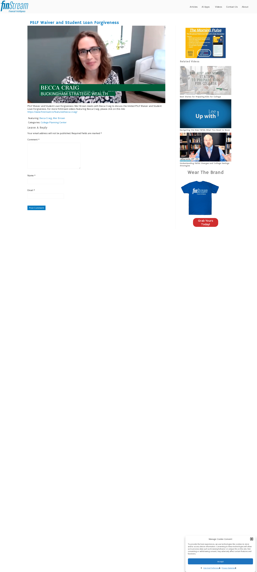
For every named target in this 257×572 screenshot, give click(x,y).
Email (31, 190)
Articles (194, 6)
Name (31, 175)
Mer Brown (59, 118)
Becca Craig (45, 118)
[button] (251, 539)
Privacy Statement (229, 568)
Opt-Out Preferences (211, 568)
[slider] (153, 99)
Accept (220, 561)
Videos (218, 6)
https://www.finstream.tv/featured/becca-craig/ (52, 111)
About (245, 6)
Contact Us (232, 6)
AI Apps (206, 6)
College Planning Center (54, 122)
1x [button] (161, 99)
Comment (33, 139)
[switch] (146, 99)
